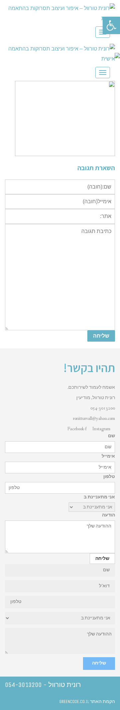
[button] (111, 25)
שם (111, 436)
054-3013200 (102, 408)
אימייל (108, 456)
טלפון (109, 477)
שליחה (99, 663)
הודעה (108, 515)
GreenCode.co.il (74, 701)
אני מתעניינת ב (99, 497)
